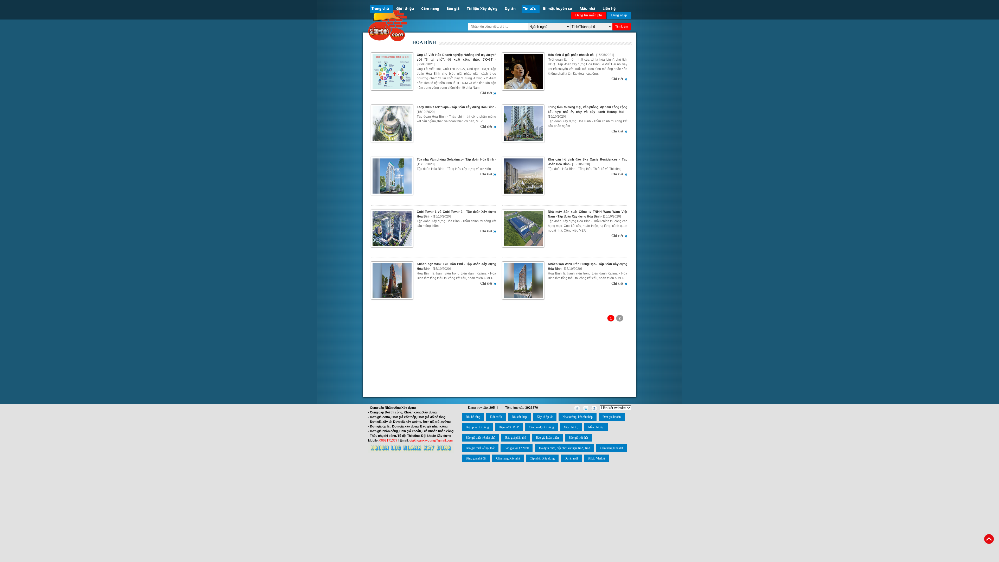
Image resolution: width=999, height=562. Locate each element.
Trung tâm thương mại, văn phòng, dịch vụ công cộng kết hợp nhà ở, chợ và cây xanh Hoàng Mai (587, 109)
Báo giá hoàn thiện (547, 437)
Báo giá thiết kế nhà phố (480, 437)
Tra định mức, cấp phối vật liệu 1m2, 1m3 (564, 448)
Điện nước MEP (509, 427)
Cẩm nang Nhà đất (611, 448)
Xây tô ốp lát (545, 417)
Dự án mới (571, 458)
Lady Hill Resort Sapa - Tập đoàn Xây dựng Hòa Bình (455, 107)
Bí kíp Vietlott (596, 458)
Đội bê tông (473, 417)
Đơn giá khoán (612, 417)
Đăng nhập (619, 15)
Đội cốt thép (519, 417)
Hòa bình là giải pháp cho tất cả (571, 55)
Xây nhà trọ (571, 427)
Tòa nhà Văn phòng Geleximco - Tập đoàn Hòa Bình (455, 159)
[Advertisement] (499, 358)
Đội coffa (496, 417)
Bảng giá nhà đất (476, 458)
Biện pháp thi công (477, 427)
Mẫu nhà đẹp (596, 427)
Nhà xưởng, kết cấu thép (577, 417)
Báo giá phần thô (515, 437)
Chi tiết (486, 93)
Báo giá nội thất (578, 437)
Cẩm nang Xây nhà (508, 458)
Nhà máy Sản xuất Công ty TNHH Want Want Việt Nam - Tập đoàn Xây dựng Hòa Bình (587, 214)
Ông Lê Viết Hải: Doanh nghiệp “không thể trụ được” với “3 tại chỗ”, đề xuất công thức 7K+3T (456, 57)
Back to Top (989, 539)
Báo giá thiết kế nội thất (480, 448)
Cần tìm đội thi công (541, 427)
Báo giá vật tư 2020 (516, 448)
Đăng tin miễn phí (588, 15)
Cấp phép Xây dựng (542, 458)
